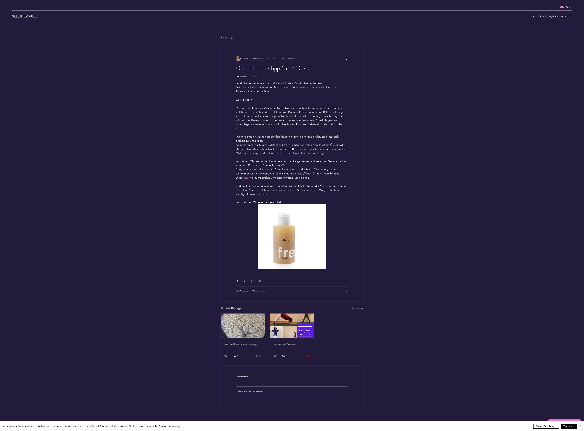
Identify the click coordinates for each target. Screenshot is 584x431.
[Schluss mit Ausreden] (292, 326)
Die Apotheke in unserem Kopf (241, 344)
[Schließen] (580, 426)
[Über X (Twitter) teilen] (244, 281)
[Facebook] (570, 16)
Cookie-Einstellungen (546, 426)
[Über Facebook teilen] (237, 281)
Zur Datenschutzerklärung (167, 426)
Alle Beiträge (227, 37)
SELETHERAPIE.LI (25, 16)
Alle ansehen (357, 307)
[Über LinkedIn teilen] (252, 281)
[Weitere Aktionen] (346, 58)
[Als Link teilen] (259, 281)
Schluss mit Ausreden (285, 344)
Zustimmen (568, 426)
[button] (359, 38)
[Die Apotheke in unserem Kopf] (243, 326)
